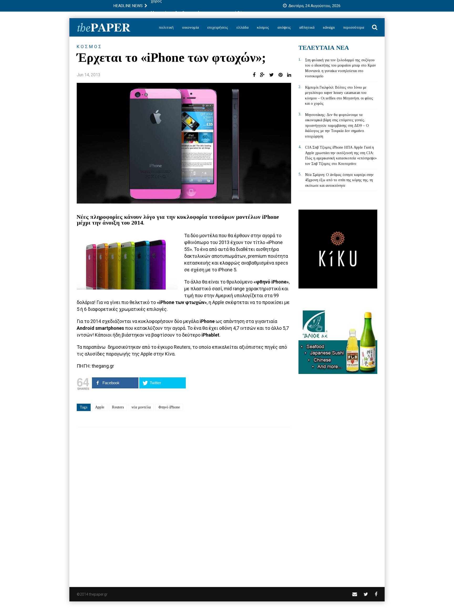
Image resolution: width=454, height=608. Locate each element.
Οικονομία (190, 27)
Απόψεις (284, 27)
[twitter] (366, 594)
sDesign (329, 27)
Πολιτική (166, 27)
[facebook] (376, 594)
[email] (354, 594)
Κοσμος (89, 46)
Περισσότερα (353, 27)
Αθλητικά (306, 27)
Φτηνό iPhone (169, 407)
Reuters (118, 407)
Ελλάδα (242, 27)
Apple (99, 407)
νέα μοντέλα (141, 407)
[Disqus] (184, 503)
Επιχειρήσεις (217, 27)
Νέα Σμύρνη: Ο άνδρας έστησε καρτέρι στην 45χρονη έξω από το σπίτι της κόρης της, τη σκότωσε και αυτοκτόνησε (339, 180)
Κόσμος (263, 27)
